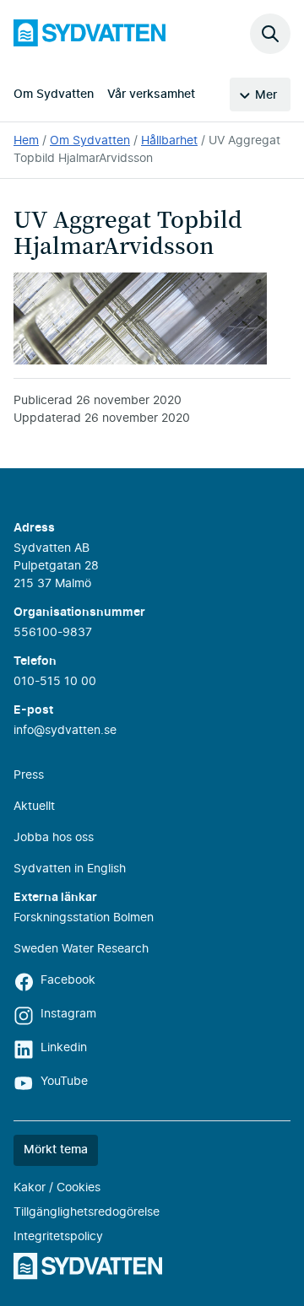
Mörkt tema (56, 1150)
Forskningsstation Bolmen (84, 918)
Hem (26, 141)
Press (29, 775)
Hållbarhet (169, 141)
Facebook (68, 980)
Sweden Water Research (81, 949)
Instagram (68, 1014)
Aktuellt (34, 806)
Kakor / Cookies (57, 1188)
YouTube (64, 1081)
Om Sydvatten (54, 94)
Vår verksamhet (151, 94)
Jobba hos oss (54, 838)
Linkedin (64, 1048)
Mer (266, 95)
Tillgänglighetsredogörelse (87, 1212)
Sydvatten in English (70, 869)
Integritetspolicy (58, 1237)
